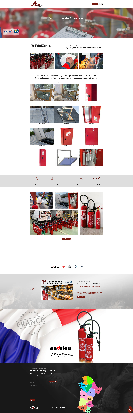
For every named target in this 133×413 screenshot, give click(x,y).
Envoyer (32, 400)
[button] (29, 252)
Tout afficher (82, 296)
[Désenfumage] (91, 92)
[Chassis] (66, 157)
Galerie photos (66, 238)
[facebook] (99, 4)
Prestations (74, 4)
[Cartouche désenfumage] (91, 157)
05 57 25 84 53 (49, 375)
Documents (87, 4)
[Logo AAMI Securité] (37, 4)
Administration (63, 407)
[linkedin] (102, 4)
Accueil (68, 4)
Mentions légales (54, 407)
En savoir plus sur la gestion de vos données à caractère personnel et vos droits (45, 397)
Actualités (81, 4)
